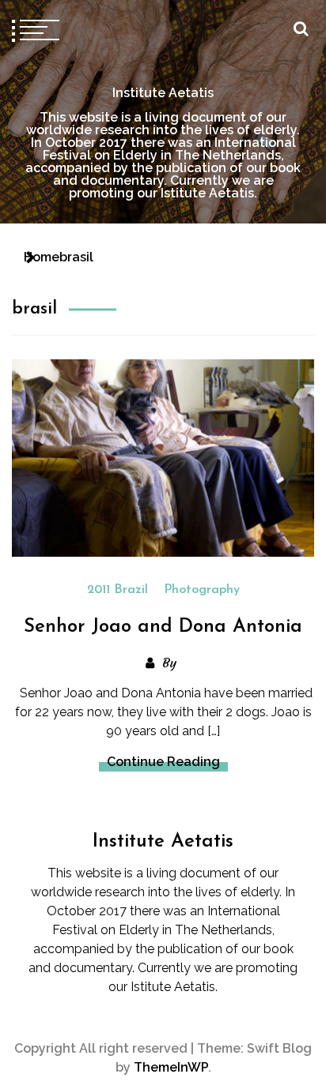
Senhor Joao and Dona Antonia (163, 627)
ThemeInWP (171, 1067)
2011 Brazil (117, 590)
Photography (202, 590)
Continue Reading (163, 761)
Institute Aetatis (163, 92)
